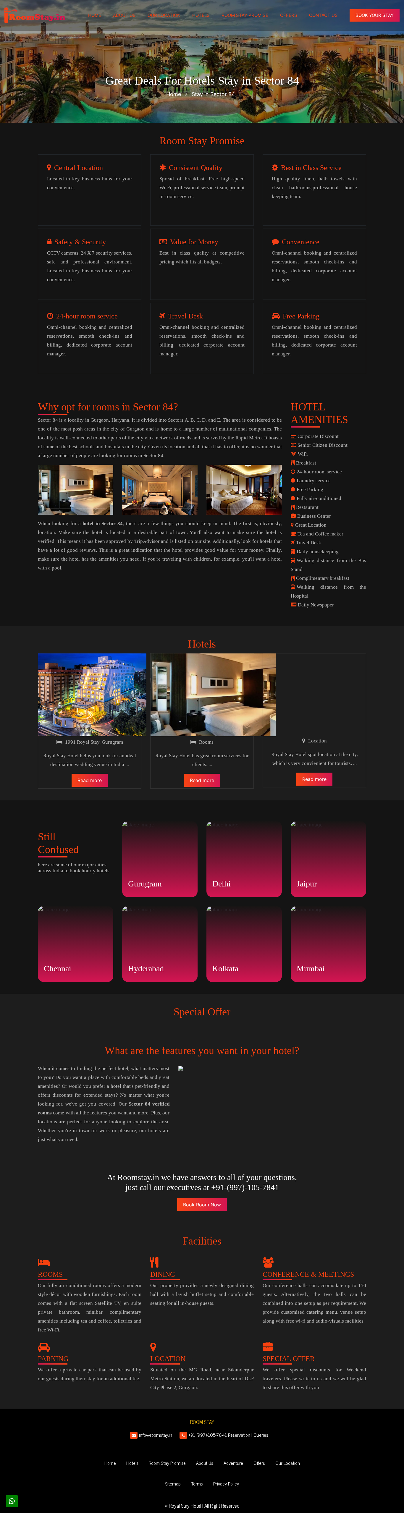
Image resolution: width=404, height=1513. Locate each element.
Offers (288, 15)
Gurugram (145, 883)
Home (94, 15)
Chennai (57, 968)
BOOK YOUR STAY (374, 15)
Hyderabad (146, 968)
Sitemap (173, 1483)
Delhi (221, 883)
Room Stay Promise (245, 15)
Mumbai (311, 968)
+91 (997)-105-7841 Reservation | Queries (228, 1434)
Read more (89, 780)
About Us (124, 15)
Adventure (233, 1463)
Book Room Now (202, 1205)
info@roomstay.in (155, 1434)
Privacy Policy (226, 1483)
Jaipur (307, 883)
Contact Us (323, 15)
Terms (197, 1483)
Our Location (164, 15)
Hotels (201, 15)
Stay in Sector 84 (213, 94)
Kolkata (225, 968)
